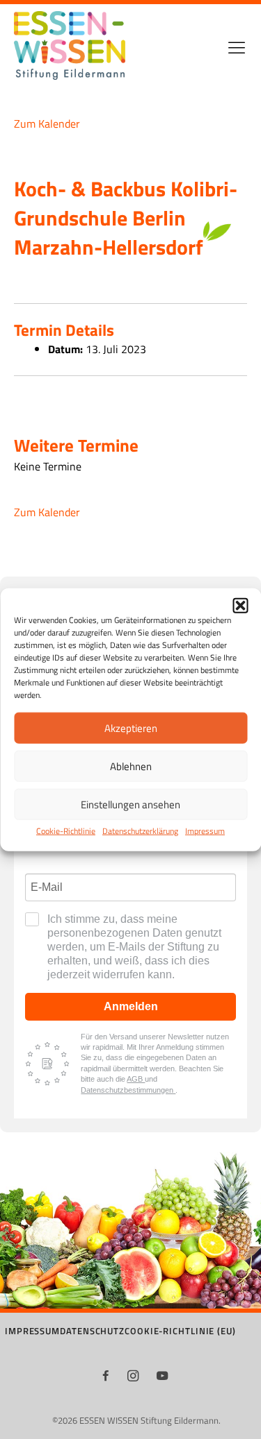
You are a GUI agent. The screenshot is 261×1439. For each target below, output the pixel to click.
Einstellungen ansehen (130, 804)
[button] (240, 606)
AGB (136, 1079)
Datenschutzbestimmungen (128, 1090)
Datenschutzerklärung (140, 830)
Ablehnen (131, 766)
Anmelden (131, 1006)
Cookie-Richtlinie (65, 830)
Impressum (205, 830)
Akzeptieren (130, 728)
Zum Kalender (47, 123)
